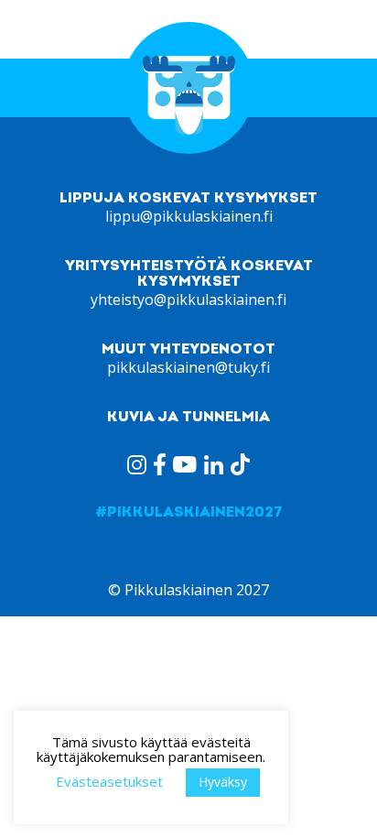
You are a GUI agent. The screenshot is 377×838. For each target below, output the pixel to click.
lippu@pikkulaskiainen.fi (189, 216)
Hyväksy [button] (223, 781)
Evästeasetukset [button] (109, 781)
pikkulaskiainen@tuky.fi (188, 367)
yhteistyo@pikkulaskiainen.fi (188, 299)
